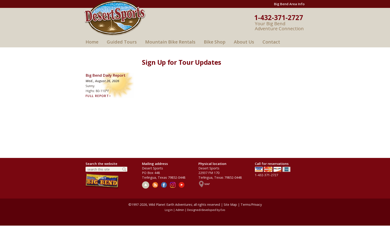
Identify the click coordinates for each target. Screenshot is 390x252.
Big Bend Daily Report (105, 75)
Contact (271, 42)
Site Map (230, 204)
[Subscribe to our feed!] (155, 185)
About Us (244, 42)
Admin (180, 210)
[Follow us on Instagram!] (173, 185)
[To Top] (145, 185)
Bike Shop (214, 42)
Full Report (98, 96)
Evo (223, 210)
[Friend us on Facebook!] (164, 185)
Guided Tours (122, 42)
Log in (169, 210)
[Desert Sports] (115, 17)
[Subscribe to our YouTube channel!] (181, 185)
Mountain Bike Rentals (170, 42)
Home (92, 42)
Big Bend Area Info (289, 4)
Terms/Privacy (251, 204)
